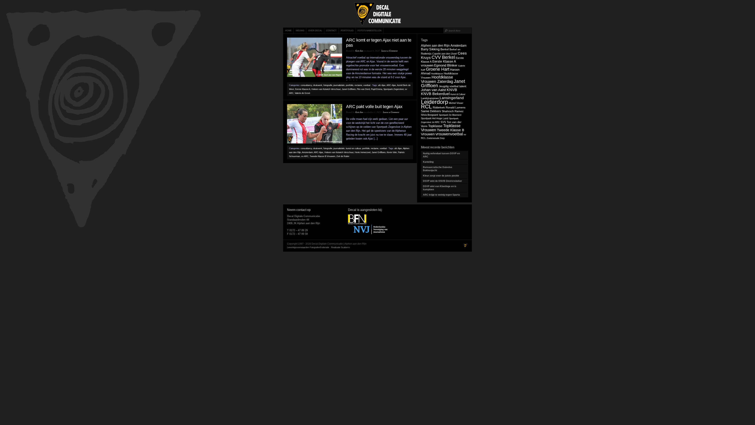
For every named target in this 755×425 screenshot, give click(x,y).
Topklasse (435, 126)
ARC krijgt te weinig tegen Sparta (441, 194)
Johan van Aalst (433, 90)
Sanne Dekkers (431, 111)
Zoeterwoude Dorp (436, 138)
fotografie (327, 85)
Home (288, 30)
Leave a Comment (389, 50)
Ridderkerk (439, 107)
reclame (358, 85)
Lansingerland (452, 98)
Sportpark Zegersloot (393, 89)
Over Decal (315, 30)
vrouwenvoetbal (449, 134)
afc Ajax (382, 85)
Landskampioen (430, 98)
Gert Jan (359, 50)
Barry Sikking (430, 49)
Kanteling (428, 162)
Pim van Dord (363, 89)
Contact (331, 30)
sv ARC (304, 156)
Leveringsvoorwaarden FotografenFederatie (308, 247)
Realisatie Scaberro (340, 247)
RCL (426, 106)
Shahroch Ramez (452, 111)
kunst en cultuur (353, 148)
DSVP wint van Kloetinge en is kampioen (439, 188)
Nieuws (300, 30)
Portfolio (347, 30)
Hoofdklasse (437, 73)
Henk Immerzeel (362, 152)
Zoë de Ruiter (342, 156)
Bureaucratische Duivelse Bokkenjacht (437, 169)
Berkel (444, 49)
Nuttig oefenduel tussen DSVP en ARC (441, 155)
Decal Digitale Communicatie (377, 14)
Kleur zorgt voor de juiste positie (441, 175)
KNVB (452, 90)
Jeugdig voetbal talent (452, 86)
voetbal (366, 85)
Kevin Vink (392, 152)
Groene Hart (437, 69)
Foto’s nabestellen (369, 30)
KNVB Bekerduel (435, 94)
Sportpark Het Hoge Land (434, 118)
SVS (443, 122)
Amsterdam (307, 152)
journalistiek (339, 85)
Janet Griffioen (349, 89)
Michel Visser (456, 103)
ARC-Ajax (391, 85)
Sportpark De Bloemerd (450, 115)
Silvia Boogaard (429, 115)
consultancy (306, 85)
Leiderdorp (434, 102)
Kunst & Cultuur (457, 94)
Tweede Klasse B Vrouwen (322, 156)
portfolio (349, 85)
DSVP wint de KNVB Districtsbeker (442, 181)
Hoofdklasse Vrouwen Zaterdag (437, 79)
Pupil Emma (376, 89)
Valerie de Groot (302, 93)
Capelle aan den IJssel (444, 54)
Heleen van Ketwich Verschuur (326, 89)
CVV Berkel (443, 57)
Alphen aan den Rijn (435, 45)
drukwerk (317, 85)
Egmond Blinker (445, 65)
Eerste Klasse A (302, 89)
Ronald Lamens (455, 107)
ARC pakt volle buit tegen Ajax (374, 106)
